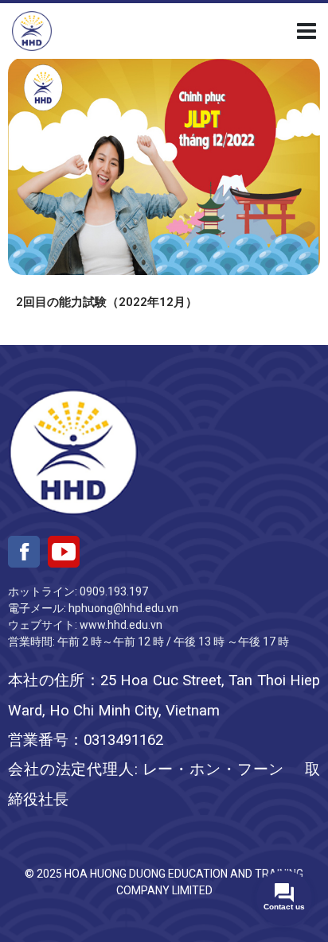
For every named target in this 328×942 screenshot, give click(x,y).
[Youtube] (64, 552)
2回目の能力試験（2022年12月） (106, 302)
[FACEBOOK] (24, 552)
